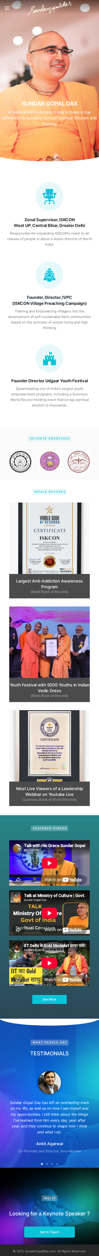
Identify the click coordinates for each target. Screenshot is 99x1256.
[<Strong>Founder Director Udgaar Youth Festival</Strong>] (49, 358)
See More (49, 999)
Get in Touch (49, 1232)
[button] (7, 8)
